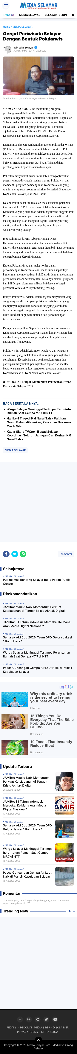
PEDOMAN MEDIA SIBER (35, 1027)
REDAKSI (12, 1027)
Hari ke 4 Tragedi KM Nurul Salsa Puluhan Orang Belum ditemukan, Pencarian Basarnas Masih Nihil (39, 422)
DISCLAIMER (61, 1027)
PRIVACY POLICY (27, 1031)
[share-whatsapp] (23, 554)
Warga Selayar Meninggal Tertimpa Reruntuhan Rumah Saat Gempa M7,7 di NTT (36, 654)
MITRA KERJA (49, 1031)
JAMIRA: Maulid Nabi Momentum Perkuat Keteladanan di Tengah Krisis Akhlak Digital (34, 609)
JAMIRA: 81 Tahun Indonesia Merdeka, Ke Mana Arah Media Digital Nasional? (36, 624)
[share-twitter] (14, 554)
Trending (9, 14)
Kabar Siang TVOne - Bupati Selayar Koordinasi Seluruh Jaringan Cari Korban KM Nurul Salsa (39, 435)
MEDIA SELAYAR (29, 14)
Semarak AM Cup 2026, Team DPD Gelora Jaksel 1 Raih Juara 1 (37, 639)
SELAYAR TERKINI (56, 14)
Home (6, 26)
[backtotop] (38, 1040)
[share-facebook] (6, 554)
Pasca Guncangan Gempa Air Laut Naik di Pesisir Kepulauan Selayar (37, 670)
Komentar (66, 553)
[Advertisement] (38, 501)
